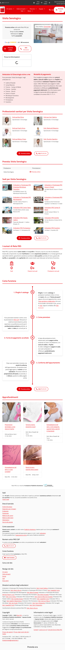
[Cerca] (50, 10)
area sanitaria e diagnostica (47, 301)
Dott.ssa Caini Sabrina (50, 117)
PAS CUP (16, 320)
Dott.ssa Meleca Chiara (19, 139)
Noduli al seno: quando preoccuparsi (32, 468)
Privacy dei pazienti (7, 632)
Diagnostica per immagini (9, 509)
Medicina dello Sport (7, 518)
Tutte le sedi (5, 499)
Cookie (4, 634)
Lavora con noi (43, 630)
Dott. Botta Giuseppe (32, 592)
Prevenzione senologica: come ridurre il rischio (10, 427)
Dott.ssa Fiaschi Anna (18, 128)
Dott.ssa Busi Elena (18, 117)
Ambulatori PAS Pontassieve (21, 228)
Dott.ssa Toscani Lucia (8, 595)
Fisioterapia (5, 513)
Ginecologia (47, 26)
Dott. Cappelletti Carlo (53, 590)
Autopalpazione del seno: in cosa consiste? (10, 469)
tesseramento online (21, 535)
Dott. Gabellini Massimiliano (14, 601)
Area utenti (5, 581)
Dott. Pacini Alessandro (38, 603)
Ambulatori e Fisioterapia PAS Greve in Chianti (53, 186)
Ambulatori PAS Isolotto (52, 218)
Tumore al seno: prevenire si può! (31, 426)
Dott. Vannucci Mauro (44, 601)
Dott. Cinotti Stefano (42, 588)
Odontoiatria (5, 520)
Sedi (3, 578)
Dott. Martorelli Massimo (51, 128)
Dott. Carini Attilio (11, 597)
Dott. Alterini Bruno (16, 590)
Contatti (36, 630)
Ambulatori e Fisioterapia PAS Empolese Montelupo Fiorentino (22, 187)
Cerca (53, 10)
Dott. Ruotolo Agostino (50, 139)
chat (41, 305)
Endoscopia (5, 511)
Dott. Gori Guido (13, 603)
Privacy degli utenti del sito (21, 632)
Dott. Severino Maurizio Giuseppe (43, 597)
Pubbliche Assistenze (30, 529)
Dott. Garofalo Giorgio (17, 599)
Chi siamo (5, 572)
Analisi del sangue (7, 507)
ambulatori (43, 533)
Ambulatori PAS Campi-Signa (22, 207)
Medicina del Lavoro (7, 515)
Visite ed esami (6, 574)
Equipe (4, 576)
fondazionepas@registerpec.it (10, 640)
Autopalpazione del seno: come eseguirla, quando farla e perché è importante (53, 428)
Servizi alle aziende (7, 522)
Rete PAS (19, 615)
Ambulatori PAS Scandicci (52, 228)
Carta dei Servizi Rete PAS (55, 630)
